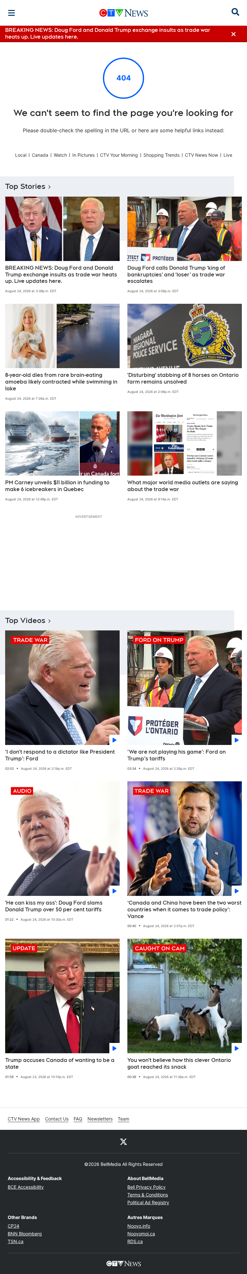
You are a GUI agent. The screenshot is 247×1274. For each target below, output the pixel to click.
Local (20, 155)
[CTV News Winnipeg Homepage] (123, 13)
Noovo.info (138, 1226)
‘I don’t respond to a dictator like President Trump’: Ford (60, 755)
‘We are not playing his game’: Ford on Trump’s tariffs (176, 755)
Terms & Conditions (147, 1194)
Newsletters (100, 1118)
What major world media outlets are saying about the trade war (182, 485)
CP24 (13, 1226)
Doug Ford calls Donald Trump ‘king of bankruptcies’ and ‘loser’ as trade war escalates (176, 274)
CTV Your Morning (119, 155)
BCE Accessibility (26, 1187)
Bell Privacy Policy (146, 1187)
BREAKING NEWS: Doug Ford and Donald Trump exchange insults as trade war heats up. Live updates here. (61, 274)
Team (123, 1118)
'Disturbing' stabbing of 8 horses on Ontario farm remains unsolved (183, 378)
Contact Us (57, 1118)
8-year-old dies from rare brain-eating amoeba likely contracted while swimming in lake (61, 382)
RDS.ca (135, 1241)
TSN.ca (15, 1241)
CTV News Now (201, 155)
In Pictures (83, 155)
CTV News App (24, 1118)
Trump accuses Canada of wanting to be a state (59, 1063)
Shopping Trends (161, 155)
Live (228, 155)
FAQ (78, 1118)
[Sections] (11, 12)
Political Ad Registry (148, 1202)
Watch (60, 155)
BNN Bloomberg (25, 1233)
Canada (40, 155)
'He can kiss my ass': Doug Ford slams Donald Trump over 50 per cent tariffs (54, 906)
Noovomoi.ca (141, 1233)
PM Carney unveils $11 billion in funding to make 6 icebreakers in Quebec (57, 485)
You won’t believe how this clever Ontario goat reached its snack (179, 1063)
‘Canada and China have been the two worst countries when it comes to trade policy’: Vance (184, 909)
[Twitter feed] (123, 1141)
